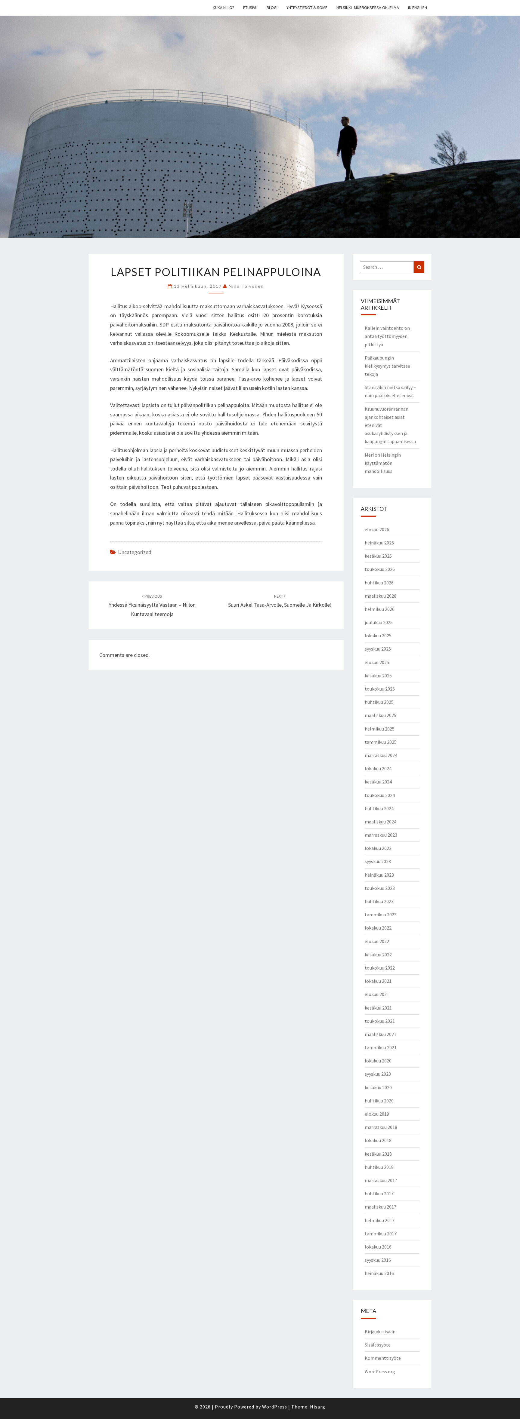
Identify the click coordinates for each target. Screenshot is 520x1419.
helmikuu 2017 (380, 1220)
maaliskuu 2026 (380, 596)
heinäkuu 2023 (379, 875)
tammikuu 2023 (381, 915)
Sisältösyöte (378, 1345)
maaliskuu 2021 (380, 1034)
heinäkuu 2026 (379, 543)
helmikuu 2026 (380, 609)
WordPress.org (380, 1371)
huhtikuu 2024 (379, 808)
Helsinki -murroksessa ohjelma (367, 7)
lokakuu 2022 (378, 928)
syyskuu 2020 (378, 1074)
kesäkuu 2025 (378, 676)
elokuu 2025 (377, 662)
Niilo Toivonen (246, 286)
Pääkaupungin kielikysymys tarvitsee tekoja (387, 366)
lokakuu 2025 (378, 636)
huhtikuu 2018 (379, 1167)
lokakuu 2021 (378, 981)
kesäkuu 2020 (378, 1087)
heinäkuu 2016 (379, 1273)
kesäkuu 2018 (378, 1154)
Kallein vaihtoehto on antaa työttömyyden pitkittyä (387, 336)
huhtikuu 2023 (379, 901)
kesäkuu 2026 (378, 556)
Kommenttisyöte (383, 1358)
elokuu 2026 (377, 529)
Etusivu (250, 7)
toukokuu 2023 (380, 888)
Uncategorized (134, 552)
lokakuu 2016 (378, 1247)
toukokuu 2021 (380, 1021)
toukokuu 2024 (380, 795)
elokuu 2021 (377, 994)
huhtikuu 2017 (379, 1194)
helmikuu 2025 (380, 729)
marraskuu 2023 (381, 835)
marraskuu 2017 (381, 1180)
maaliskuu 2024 (380, 822)
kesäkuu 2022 (378, 955)
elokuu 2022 (377, 941)
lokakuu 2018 (378, 1140)
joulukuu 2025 (379, 622)
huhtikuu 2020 (379, 1101)
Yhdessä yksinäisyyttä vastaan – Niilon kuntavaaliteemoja (152, 605)
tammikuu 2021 (381, 1047)
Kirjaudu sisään (380, 1332)
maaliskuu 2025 (380, 715)
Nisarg (317, 1407)
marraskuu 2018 (381, 1127)
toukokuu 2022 (380, 968)
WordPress (274, 1407)
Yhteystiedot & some (306, 7)
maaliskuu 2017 (380, 1207)
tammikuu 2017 (381, 1234)
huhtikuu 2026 (379, 583)
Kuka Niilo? (223, 7)
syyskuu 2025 (378, 649)
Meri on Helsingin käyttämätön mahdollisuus (383, 463)
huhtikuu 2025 (379, 702)
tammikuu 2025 (381, 742)
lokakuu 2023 (378, 848)
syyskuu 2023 (378, 861)
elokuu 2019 (377, 1114)
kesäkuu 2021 (378, 1008)
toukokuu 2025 (380, 689)
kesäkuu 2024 (378, 782)
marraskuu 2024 (381, 755)
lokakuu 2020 (378, 1061)
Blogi (272, 7)
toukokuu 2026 (380, 569)
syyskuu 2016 (378, 1260)
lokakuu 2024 (378, 768)
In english (417, 7)
